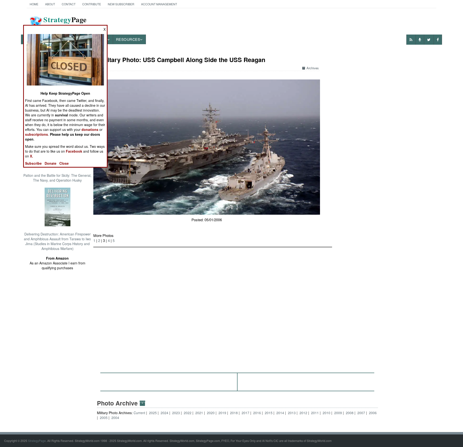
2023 (176, 412)
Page (65, 22)
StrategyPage (37, 441)
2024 (164, 412)
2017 (245, 412)
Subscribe (33, 163)
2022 (187, 412)
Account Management (159, 4)
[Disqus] (237, 307)
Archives (312, 68)
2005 (104, 417)
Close (64, 163)
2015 (268, 412)
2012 (303, 412)
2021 (199, 412)
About (50, 4)
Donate (50, 163)
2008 (350, 412)
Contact (68, 4)
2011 (315, 412)
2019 (222, 412)
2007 (361, 412)
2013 (292, 412)
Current (140, 412)
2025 (153, 412)
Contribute (91, 4)
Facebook (74, 151)
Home (34, 4)
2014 (280, 412)
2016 (257, 412)
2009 (338, 412)
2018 (234, 412)
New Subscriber (121, 4)
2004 (115, 417)
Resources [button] (128, 39)
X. (31, 156)
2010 (326, 412)
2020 (211, 412)
